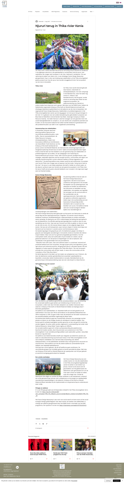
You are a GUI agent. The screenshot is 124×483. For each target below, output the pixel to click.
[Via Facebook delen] (36, 423)
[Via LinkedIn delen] (43, 423)
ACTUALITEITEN (118, 470)
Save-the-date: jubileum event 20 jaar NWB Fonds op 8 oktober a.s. (38, 453)
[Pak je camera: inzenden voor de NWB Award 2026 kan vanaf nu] (85, 444)
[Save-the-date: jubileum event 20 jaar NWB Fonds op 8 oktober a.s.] (38, 444)
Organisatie (84, 11)
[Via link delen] (46, 423)
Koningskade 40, (8, 469)
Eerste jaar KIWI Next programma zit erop (60, 453)
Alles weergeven (92, 436)
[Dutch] (117, 2)
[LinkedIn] (17, 467)
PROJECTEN (119, 467)
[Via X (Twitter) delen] (39, 423)
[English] (120, 2)
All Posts (30, 11)
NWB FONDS (118, 465)
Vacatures (64, 11)
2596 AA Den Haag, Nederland (11, 471)
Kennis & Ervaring (74, 11)
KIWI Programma (56, 11)
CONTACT (119, 474)
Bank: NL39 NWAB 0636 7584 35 (12, 476)
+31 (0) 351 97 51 (8, 465)
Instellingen (108, 480)
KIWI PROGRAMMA (117, 468)
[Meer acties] (88, 21)
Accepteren (116, 480)
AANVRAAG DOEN (117, 472)
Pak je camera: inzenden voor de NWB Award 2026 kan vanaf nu (85, 453)
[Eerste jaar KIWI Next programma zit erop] (62, 444)
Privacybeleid (74, 480)
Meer (91, 11)
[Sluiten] (122, 481)
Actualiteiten (46, 11)
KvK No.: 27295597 (8, 474)
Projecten (37, 11)
